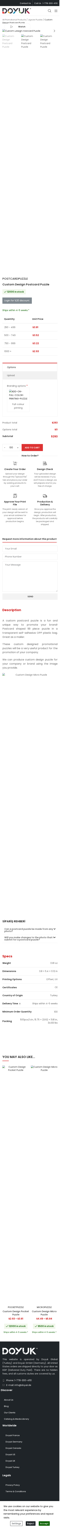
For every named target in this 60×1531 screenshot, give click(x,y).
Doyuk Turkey (12, 1467)
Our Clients (9, 1412)
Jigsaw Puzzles (35, 19)
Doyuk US (10, 1454)
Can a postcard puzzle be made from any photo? (28, 930)
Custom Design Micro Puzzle (44, 1313)
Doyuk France (13, 1435)
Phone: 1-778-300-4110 (19, 1380)
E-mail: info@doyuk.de (18, 1385)
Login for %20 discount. (17, 300)
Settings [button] (16, 1523)
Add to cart (32, 447)
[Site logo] (16, 10)
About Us (8, 1399)
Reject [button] (30, 1523)
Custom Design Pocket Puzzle (16, 1313)
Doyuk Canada (13, 1448)
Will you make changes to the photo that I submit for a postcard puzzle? (28, 938)
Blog (6, 1406)
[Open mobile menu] (56, 11)
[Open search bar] (49, 10)
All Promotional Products (14, 19)
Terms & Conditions (16, 1491)
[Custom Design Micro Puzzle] (44, 1184)
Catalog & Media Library (16, 1418)
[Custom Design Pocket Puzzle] (15, 1184)
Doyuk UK (10, 1460)
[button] (5, 31)
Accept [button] (44, 1523)
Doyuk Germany (14, 1441)
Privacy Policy (13, 1485)
